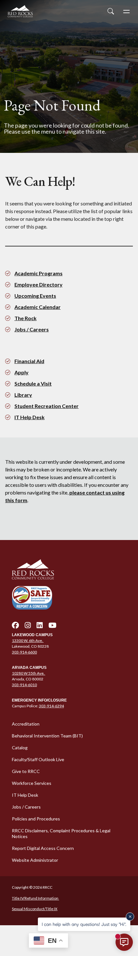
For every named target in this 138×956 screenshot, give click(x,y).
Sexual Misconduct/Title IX (34, 908)
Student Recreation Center (46, 406)
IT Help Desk (29, 417)
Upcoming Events (35, 296)
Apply (21, 372)
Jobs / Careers (31, 329)
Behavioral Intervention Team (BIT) (47, 735)
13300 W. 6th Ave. (28, 640)
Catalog (20, 747)
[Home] (69, 569)
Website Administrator (35, 860)
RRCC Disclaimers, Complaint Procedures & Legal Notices (61, 833)
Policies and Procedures (36, 818)
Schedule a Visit (33, 383)
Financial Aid (29, 361)
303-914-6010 (24, 684)
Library (23, 395)
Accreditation (25, 724)
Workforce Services (31, 783)
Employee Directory (38, 284)
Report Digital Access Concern (43, 848)
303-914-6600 (24, 652)
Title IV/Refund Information (35, 898)
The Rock (25, 318)
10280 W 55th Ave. (28, 673)
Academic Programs (38, 273)
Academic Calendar (37, 307)
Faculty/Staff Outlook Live (38, 759)
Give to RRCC (26, 771)
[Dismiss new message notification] (130, 916)
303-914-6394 (51, 705)
